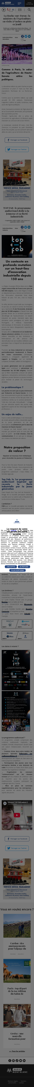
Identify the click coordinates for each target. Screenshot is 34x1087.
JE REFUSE (24, 567)
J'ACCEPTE (11, 567)
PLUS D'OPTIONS (17, 570)
